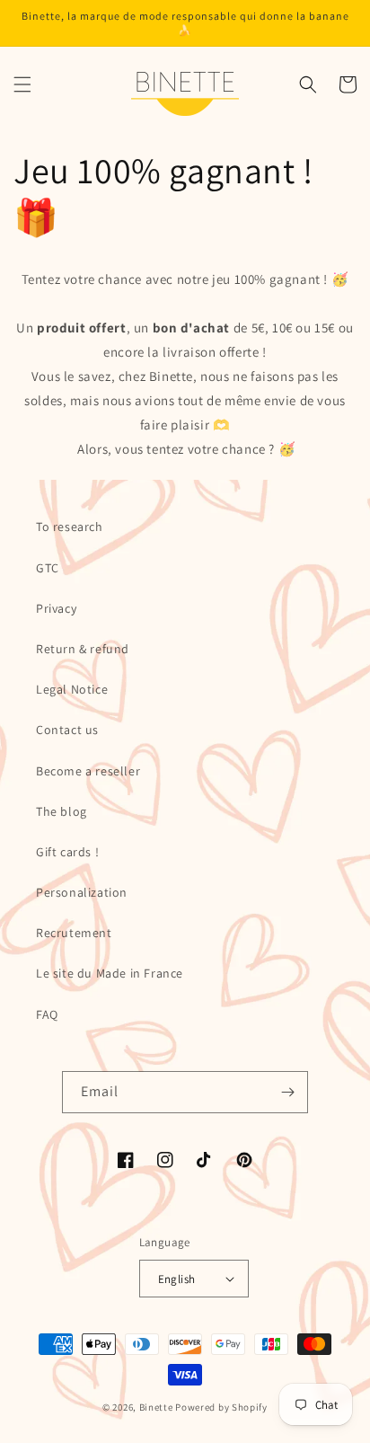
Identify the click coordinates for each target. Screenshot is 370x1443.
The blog (61, 811)
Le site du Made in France (109, 973)
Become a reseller (88, 771)
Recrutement (74, 933)
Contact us (67, 730)
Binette (156, 1407)
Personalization (82, 892)
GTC (47, 568)
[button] (22, 84)
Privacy (56, 608)
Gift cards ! (67, 852)
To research (69, 526)
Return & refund (82, 649)
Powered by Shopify (221, 1407)
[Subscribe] (287, 1092)
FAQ (47, 1014)
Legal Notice (72, 689)
